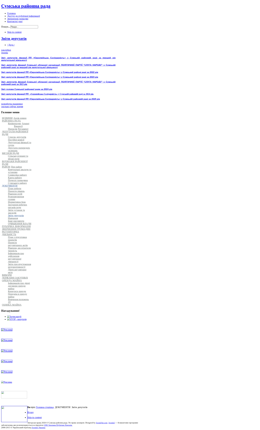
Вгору (30, 412)
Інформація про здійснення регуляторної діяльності (16, 257)
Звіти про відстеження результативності (19, 265)
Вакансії (18, 126)
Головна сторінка (45, 407)
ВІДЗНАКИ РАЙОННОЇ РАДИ (15, 162)
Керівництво (14, 123)
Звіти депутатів (14, 38)
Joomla (4, 52)
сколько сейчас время (12, 106)
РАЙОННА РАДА (11, 121)
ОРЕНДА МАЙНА (12, 280)
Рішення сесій (15, 194)
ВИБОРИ (7, 275)
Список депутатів (17, 137)
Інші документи (16, 221)
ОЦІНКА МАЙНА (12, 305)
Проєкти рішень (16, 191)
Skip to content (14, 32)
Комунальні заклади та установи (19, 171)
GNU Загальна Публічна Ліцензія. (58, 425)
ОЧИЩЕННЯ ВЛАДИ (19, 223)
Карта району (15, 177)
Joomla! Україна (38, 427)
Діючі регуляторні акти (17, 271)
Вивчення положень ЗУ (18, 300)
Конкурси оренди (17, 291)
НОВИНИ (7, 118)
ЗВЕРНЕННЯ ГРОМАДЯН (16, 229)
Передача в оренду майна (17, 295)
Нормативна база (17, 202)
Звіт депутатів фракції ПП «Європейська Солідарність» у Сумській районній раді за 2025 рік (50, 99)
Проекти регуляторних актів (18, 244)
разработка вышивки (12, 104)
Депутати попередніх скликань (19, 149)
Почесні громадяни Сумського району (18, 181)
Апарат (25, 123)
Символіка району (17, 175)
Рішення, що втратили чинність (19, 249)
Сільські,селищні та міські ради (18, 157)
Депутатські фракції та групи (19, 143)
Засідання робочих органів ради (17, 206)
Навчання (13, 218)
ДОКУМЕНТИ (9, 185)
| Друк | (11, 45)
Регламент (23, 129)
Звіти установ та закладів (16, 211)
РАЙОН (6, 167)
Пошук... (5, 26)
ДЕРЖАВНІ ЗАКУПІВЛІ (15, 277)
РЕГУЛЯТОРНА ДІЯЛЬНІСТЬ (10, 233)
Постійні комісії (16, 139)
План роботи (14, 188)
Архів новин (19, 118)
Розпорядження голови (16, 198)
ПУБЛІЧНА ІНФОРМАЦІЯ (16, 226)
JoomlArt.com (101, 423)
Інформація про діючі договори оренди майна (19, 286)
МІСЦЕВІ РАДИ (10, 153)
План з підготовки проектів (17, 238)
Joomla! (111, 423)
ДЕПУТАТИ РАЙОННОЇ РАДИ (15, 133)
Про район (16, 167)
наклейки (6, 50)
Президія (12, 129)
